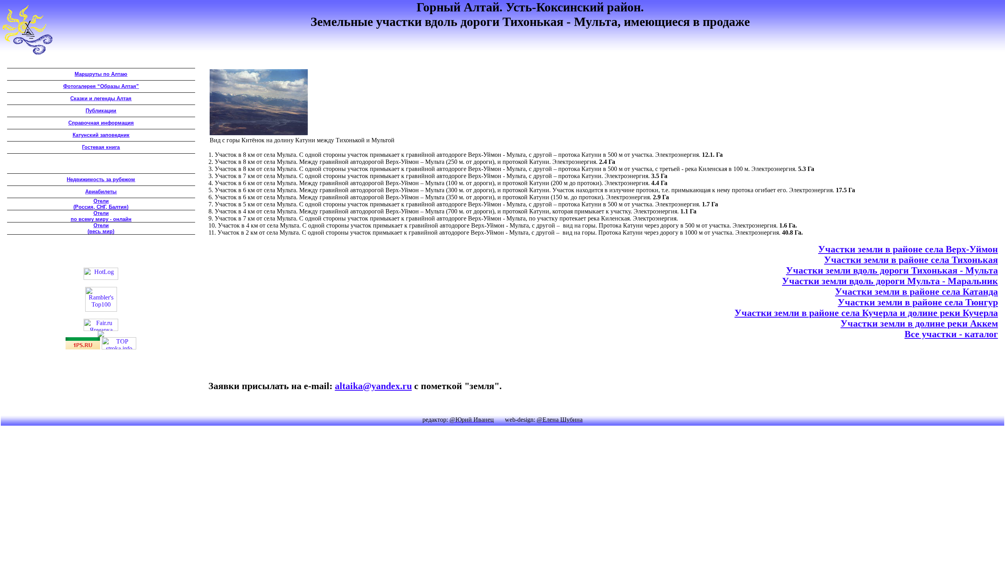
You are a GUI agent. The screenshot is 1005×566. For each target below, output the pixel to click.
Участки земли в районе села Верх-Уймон (908, 249)
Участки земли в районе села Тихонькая (911, 260)
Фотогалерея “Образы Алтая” (101, 86)
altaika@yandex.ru (373, 386)
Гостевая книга (101, 147)
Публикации (101, 111)
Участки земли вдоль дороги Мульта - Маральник (890, 281)
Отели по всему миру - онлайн (101, 216)
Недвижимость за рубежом (101, 179)
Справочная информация (101, 123)
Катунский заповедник (101, 135)
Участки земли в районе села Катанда (916, 292)
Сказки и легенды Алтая (101, 98)
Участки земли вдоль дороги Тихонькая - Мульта (892, 270)
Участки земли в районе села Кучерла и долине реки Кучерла (866, 313)
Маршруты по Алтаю (101, 74)
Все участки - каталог (951, 334)
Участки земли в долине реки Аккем (919, 323)
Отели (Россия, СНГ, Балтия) (100, 204)
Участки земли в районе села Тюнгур (918, 302)
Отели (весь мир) (101, 228)
